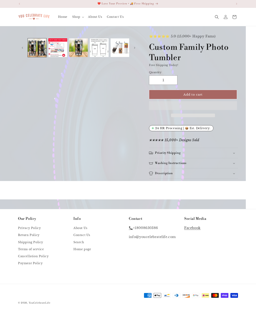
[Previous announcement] (19, 4)
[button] (193, 105)
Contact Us (81, 235)
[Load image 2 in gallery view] (57, 47)
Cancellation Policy (33, 256)
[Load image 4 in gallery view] (99, 47)
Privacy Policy (29, 228)
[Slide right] (134, 47)
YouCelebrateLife (39, 302)
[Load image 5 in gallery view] (120, 47)
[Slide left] (22, 47)
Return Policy (29, 235)
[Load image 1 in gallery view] (37, 47)
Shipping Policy (30, 242)
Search (78, 242)
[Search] (216, 17)
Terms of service (31, 249)
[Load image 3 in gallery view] (78, 47)
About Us (80, 228)
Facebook (192, 228)
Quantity (155, 72)
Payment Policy (30, 263)
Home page (82, 249)
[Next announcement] (236, 4)
